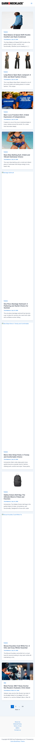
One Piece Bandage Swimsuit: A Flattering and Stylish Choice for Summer (16, 306)
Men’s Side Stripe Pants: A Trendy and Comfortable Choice (16, 456)
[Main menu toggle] (31, 3)
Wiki (5, 683)
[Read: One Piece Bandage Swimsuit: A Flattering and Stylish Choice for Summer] (17, 234)
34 (22, 706)
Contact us (17, 730)
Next (17, 709)
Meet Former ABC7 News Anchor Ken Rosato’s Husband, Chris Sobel (17, 687)
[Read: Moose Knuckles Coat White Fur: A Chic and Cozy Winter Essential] (17, 576)
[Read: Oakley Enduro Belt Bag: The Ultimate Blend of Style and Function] (17, 480)
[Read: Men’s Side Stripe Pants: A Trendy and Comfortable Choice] (17, 385)
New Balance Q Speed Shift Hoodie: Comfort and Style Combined (17, 36)
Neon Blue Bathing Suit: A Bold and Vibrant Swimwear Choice (17, 156)
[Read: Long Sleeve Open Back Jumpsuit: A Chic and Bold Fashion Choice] (17, 60)
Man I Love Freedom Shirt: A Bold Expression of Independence (16, 116)
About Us (17, 722)
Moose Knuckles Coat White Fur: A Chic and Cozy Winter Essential (17, 647)
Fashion (6, 32)
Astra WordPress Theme (18, 741)
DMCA (17, 728)
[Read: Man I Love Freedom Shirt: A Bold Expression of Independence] (17, 100)
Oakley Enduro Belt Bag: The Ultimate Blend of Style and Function (14, 497)
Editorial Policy (17, 724)
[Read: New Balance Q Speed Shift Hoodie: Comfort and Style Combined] (17, 20)
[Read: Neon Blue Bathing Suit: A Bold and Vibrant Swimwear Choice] (17, 140)
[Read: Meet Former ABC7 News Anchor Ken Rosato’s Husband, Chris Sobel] (17, 671)
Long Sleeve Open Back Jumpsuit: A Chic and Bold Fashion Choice (17, 76)
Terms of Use (17, 726)
